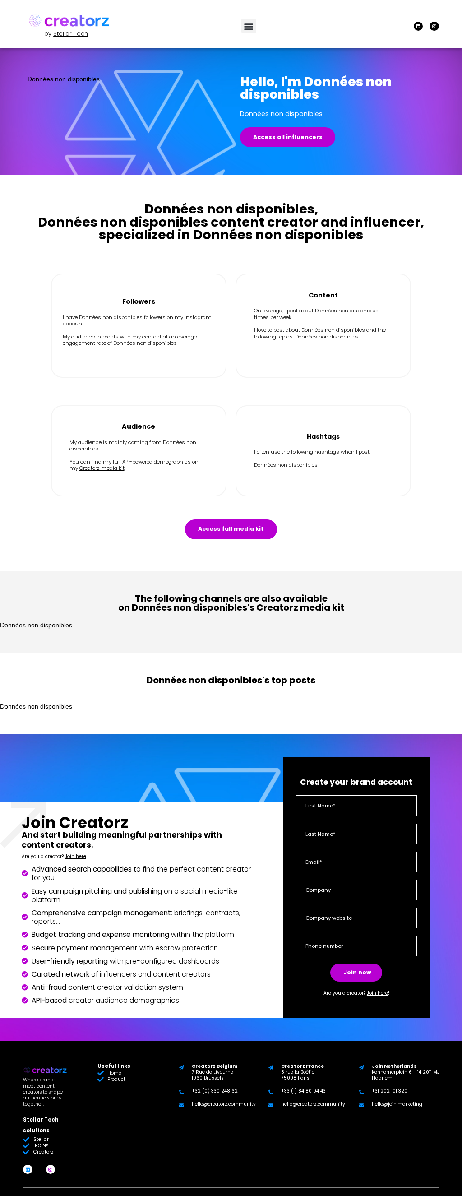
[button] (248, 26)
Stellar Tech (70, 33)
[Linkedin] (418, 26)
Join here (75, 856)
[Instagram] (434, 26)
